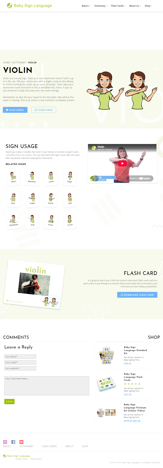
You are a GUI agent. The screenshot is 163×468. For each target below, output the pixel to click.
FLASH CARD (45, 110)
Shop (148, 5)
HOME (7, 62)
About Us (134, 5)
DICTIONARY (19, 62)
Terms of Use (21, 459)
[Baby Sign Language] (29, 5)
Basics (85, 5)
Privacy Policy (36, 459)
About (69, 446)
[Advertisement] (81, 30)
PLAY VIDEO (17, 110)
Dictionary (100, 5)
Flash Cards (117, 5)
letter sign (62, 87)
